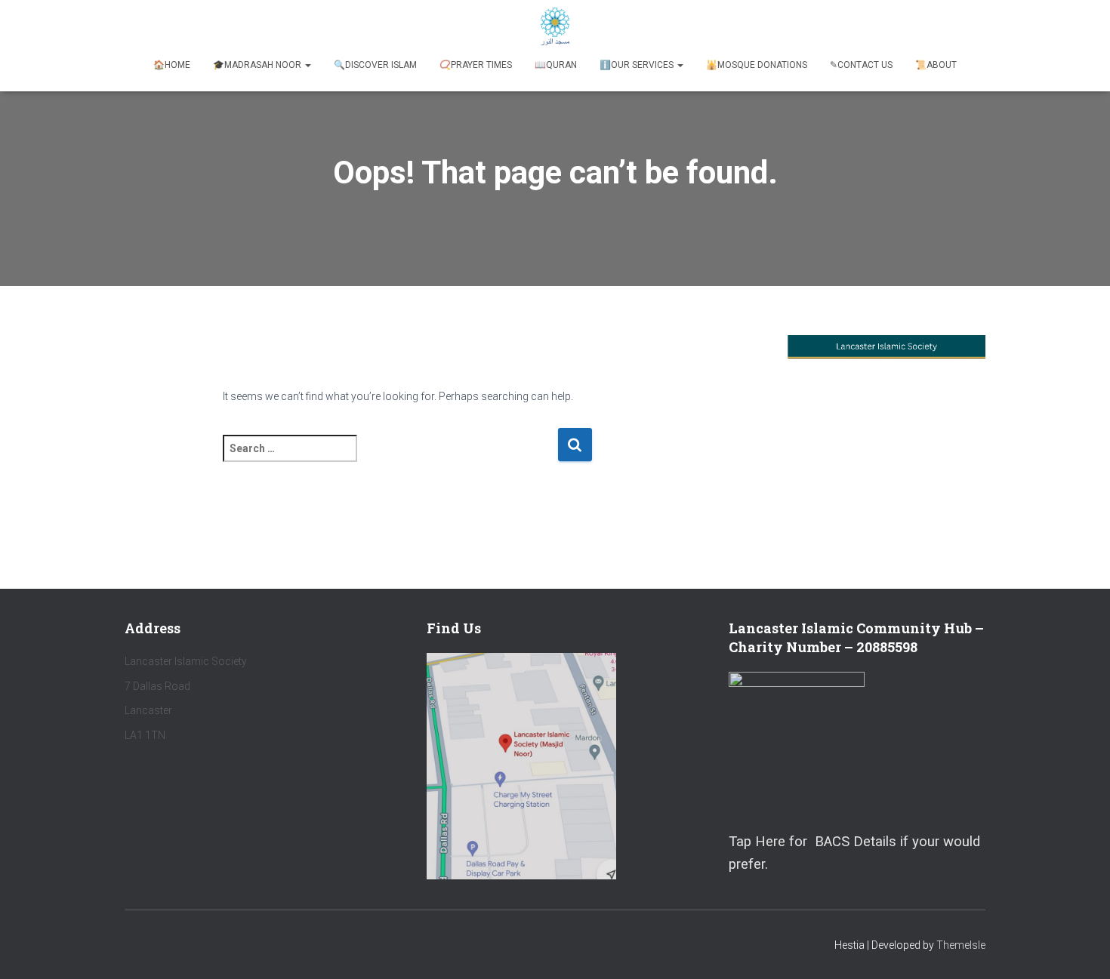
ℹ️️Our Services (638, 65)
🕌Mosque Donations (756, 65)
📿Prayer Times (475, 65)
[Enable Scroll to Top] (1080, 949)
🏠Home (171, 65)
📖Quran (556, 65)
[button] (307, 65)
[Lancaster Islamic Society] (555, 26)
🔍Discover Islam (375, 65)
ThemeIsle (960, 945)
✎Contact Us (861, 65)
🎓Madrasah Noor (258, 65)
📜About (936, 65)
